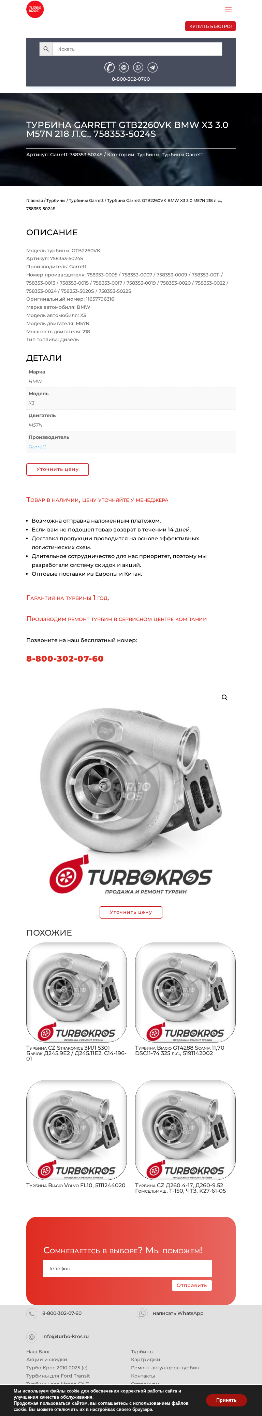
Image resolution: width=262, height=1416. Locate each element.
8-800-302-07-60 (65, 659)
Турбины (148, 155)
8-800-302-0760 (131, 79)
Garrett (37, 447)
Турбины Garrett (182, 155)
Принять (226, 1400)
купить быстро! (210, 26)
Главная (34, 200)
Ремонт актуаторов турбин (165, 1368)
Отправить (192, 1285)
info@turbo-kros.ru (65, 1336)
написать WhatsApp (178, 1313)
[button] (225, 697)
